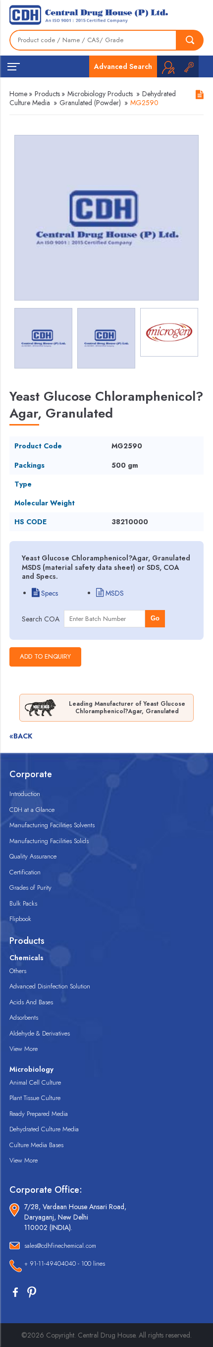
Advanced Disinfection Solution (49, 986)
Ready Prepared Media (38, 1113)
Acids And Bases (31, 1002)
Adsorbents (23, 1017)
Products (47, 94)
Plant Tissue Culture (34, 1097)
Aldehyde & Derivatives (39, 1033)
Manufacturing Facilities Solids (49, 841)
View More (23, 1048)
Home (18, 94)
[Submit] (190, 40)
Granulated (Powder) (90, 103)
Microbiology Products (100, 94)
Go (155, 618)
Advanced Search (123, 66)
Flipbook (20, 918)
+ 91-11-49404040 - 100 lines (64, 1263)
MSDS (114, 593)
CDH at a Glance (31, 809)
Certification (25, 872)
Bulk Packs (23, 903)
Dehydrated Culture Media (44, 1129)
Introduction (24, 793)
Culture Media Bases (36, 1145)
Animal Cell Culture (35, 1082)
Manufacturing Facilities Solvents (52, 825)
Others (17, 971)
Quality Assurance (32, 856)
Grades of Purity (30, 887)
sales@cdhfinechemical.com (60, 1245)
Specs (48, 593)
